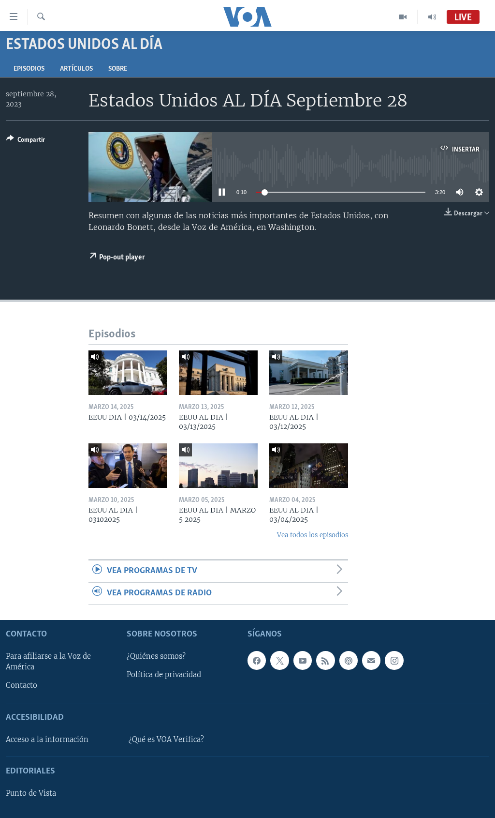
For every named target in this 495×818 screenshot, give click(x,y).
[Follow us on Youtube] (302, 660)
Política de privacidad (164, 674)
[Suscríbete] (371, 660)
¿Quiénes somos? (156, 656)
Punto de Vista (31, 793)
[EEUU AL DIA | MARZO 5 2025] (218, 465)
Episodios (29, 69)
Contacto (21, 685)
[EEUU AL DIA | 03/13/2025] (218, 372)
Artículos (76, 69)
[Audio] (432, 17)
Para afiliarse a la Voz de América (48, 661)
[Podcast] (348, 660)
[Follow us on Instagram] (394, 660)
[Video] (403, 17)
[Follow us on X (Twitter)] (279, 660)
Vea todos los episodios (312, 535)
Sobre (117, 69)
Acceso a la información (47, 739)
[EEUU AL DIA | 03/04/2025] (308, 465)
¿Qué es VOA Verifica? (166, 739)
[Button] (25, 141)
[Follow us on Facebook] (257, 660)
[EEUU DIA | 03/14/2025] (127, 372)
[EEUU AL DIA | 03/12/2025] (308, 372)
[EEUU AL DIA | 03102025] (127, 465)
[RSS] (325, 660)
